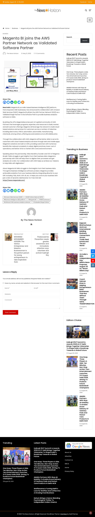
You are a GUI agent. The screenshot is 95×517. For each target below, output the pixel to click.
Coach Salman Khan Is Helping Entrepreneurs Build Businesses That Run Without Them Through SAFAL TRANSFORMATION (87, 291)
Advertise (68, 456)
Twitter (90, 2)
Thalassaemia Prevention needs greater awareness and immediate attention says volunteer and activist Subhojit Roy (42, 244)
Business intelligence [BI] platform (15, 199)
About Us (68, 452)
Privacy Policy (69, 471)
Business (5, 33)
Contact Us (69, 460)
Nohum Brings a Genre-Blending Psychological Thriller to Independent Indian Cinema (77, 111)
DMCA (67, 464)
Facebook (83, 2)
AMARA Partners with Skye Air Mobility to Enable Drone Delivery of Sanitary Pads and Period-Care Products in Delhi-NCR (78, 90)
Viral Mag (63, 514)
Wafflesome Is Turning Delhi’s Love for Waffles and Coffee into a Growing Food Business (78, 101)
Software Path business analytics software (17, 202)
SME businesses (45, 199)
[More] (22, 102)
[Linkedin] (11, 102)
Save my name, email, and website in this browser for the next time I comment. (32, 283)
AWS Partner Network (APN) (35, 197)
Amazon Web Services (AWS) (13, 197)
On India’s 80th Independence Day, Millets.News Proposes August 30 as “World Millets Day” (85, 262)
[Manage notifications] (90, 512)
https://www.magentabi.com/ (14, 180)
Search (69, 37)
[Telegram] (19, 102)
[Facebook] (4, 102)
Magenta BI (33, 199)
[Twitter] (8, 102)
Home (67, 467)
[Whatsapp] (15, 102)
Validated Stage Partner (41, 202)
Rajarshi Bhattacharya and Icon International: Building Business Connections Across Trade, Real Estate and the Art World (85, 234)
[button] (12, 486)
